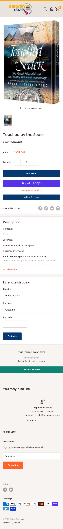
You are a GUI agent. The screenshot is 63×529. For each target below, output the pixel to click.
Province (7, 303)
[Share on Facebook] (40, 208)
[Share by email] (58, 208)
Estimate (12, 336)
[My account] (51, 9)
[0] (57, 9)
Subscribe (13, 465)
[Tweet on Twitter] (52, 208)
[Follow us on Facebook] (5, 490)
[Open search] (45, 9)
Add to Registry (31, 197)
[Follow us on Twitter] (11, 490)
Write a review (32, 369)
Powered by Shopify (11, 522)
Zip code (7, 317)
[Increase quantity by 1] (36, 162)
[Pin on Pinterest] (46, 208)
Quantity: (7, 162)
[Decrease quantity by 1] (17, 162)
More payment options (31, 190)
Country (7, 289)
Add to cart (31, 173)
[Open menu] (4, 9)
